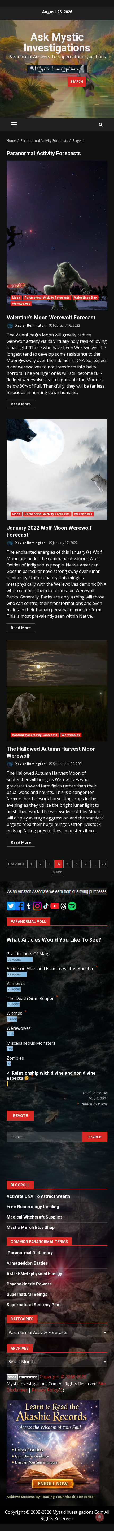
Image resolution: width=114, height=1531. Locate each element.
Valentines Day (85, 297)
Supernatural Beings (27, 1294)
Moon (16, 297)
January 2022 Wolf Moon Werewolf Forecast (57, 469)
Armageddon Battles (27, 1263)
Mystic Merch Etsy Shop (31, 1227)
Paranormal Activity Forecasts (47, 297)
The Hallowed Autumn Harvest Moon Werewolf (57, 690)
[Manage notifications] (99, 1517)
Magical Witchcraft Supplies (35, 1217)
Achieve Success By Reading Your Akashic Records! (50, 1496)
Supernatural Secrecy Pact (34, 1304)
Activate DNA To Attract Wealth (38, 1196)
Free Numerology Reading (33, 1206)
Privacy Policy (45, 1390)
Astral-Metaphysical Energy (34, 1273)
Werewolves (21, 304)
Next (57, 871)
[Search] (101, 125)
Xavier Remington (30, 325)
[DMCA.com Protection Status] (23, 1377)
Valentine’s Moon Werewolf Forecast (57, 235)
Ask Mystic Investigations (57, 42)
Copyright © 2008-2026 (63, 1377)
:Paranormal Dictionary (30, 1252)
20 (103, 863)
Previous (16, 863)
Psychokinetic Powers (29, 1284)
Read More (21, 404)
